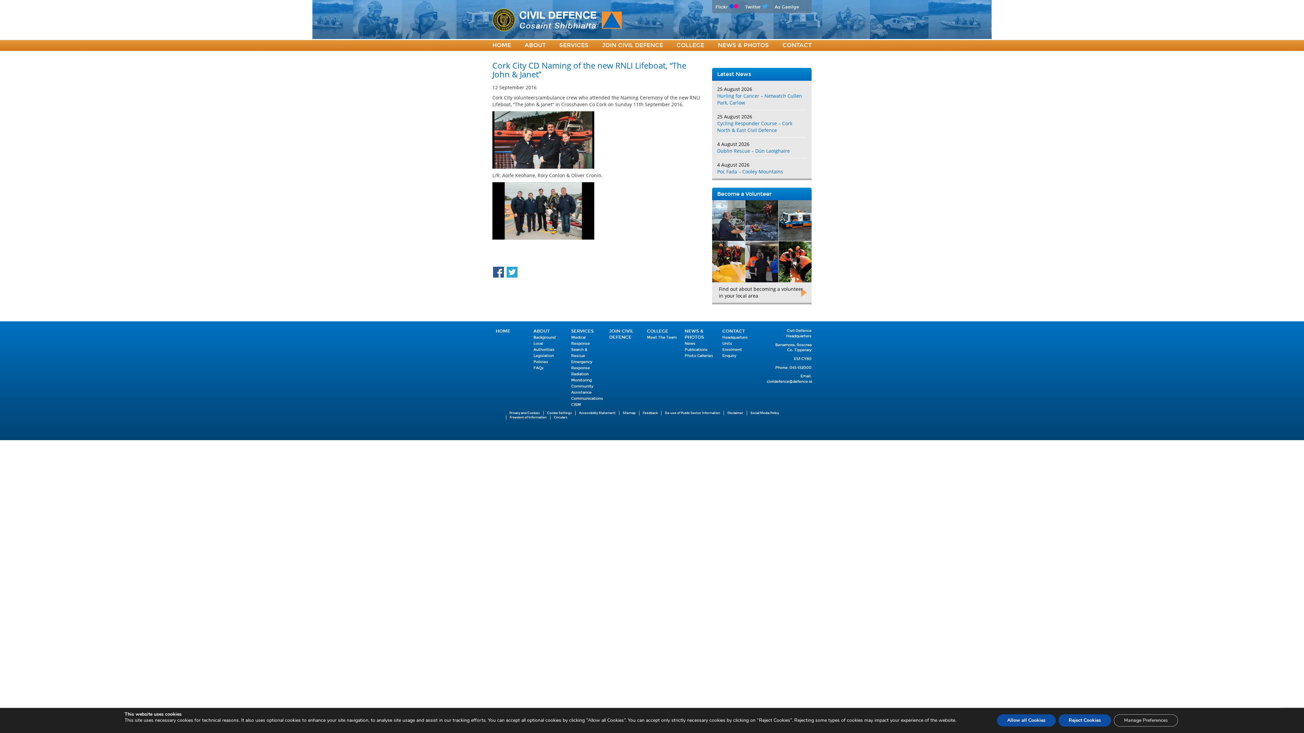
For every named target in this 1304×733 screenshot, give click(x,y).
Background (544, 337)
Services (573, 45)
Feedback (650, 413)
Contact (797, 45)
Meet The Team (662, 337)
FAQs (538, 368)
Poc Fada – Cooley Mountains (750, 171)
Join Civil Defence (632, 45)
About (535, 45)
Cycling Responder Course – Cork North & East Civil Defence (754, 126)
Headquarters (735, 337)
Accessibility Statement (597, 413)
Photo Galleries (699, 356)
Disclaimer (735, 413)
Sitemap (629, 413)
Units (727, 343)
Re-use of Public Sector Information (692, 413)
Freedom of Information (528, 417)
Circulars (560, 417)
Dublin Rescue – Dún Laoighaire (753, 151)
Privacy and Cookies (524, 413)
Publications (696, 349)
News (690, 343)
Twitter (753, 7)
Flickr (722, 7)
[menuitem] (501, 45)
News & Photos (743, 45)
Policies (540, 362)
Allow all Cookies (1026, 720)
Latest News (734, 74)
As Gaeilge (787, 7)
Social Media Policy (764, 413)
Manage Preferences (1146, 720)
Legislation (543, 356)
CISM (576, 404)
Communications (587, 398)
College (690, 45)
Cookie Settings (559, 413)
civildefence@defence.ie (789, 381)
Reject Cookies (1085, 720)
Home (501, 45)
